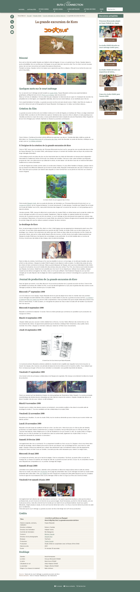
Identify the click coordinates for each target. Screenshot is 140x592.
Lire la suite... (111, 40)
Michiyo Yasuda (49, 534)
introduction (44, 471)
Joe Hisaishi (43, 473)
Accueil (21, 9)
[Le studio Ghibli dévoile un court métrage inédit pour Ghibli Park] (111, 55)
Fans (101, 9)
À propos (59, 586)
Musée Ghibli (58, 9)
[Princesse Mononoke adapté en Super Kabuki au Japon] (111, 31)
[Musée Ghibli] (54, 11)
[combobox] (115, 9)
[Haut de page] (137, 589)
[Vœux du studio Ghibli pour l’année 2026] (111, 104)
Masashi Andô (31, 203)
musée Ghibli (53, 93)
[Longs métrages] (68, 11)
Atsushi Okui (48, 536)
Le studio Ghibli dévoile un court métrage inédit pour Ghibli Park (109, 47)
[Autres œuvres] (85, 11)
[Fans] (101, 11)
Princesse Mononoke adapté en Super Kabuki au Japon (109, 22)
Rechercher (82, 586)
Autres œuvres (90, 9)
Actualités (31, 9)
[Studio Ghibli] (40, 11)
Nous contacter (70, 586)
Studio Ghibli (44, 9)
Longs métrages (73, 9)
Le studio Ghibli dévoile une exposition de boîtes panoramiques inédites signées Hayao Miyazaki (109, 73)
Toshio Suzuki (49, 541)
